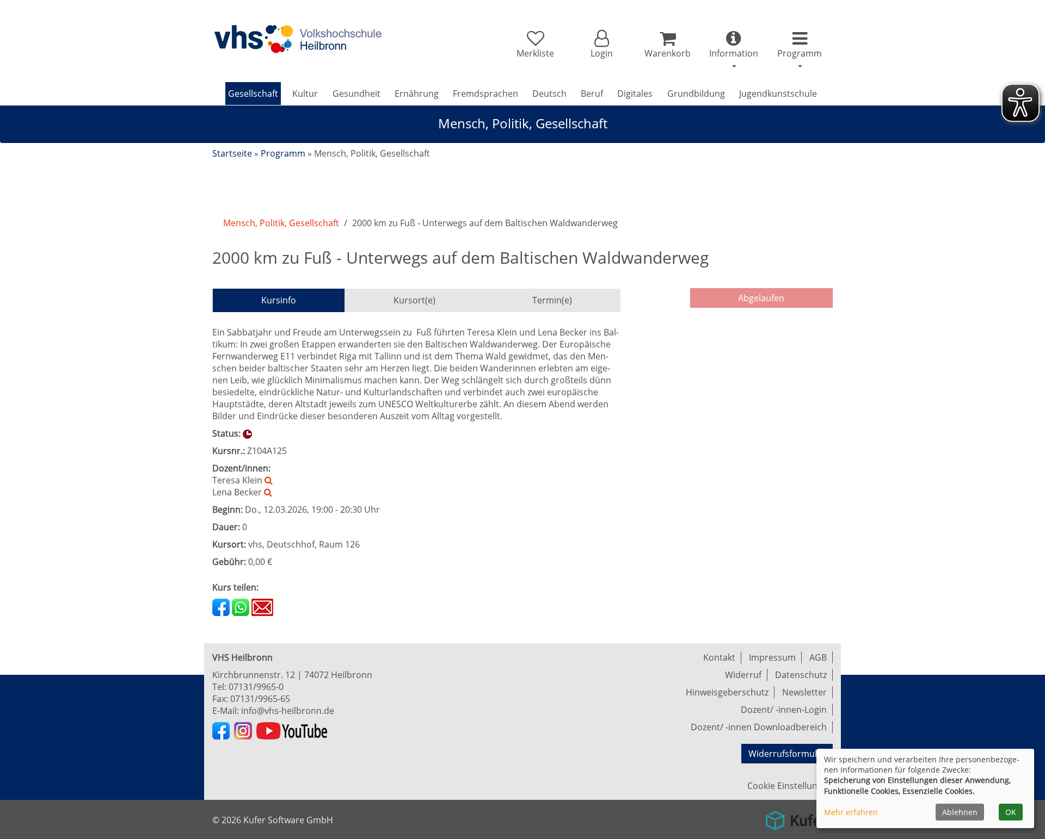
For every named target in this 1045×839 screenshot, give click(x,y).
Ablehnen (960, 812)
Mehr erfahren (851, 812)
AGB (818, 657)
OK (1010, 812)
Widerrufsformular (787, 754)
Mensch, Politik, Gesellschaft (281, 223)
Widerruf (743, 675)
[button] (601, 44)
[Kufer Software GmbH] (796, 817)
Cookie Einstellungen (790, 786)
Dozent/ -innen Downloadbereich (759, 727)
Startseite (232, 153)
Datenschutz (801, 675)
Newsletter (804, 692)
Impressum (772, 657)
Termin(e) (552, 300)
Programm (283, 153)
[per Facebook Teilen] (221, 606)
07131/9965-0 (256, 687)
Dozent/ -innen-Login (784, 710)
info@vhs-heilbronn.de (287, 711)
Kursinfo (278, 300)
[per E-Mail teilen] (262, 606)
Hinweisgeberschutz (727, 692)
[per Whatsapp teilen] (240, 606)
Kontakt (719, 657)
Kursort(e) (414, 300)
